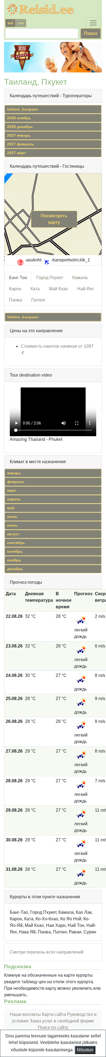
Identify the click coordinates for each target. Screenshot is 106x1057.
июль (12, 525)
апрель (14, 499)
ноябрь (14, 560)
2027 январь (19, 135)
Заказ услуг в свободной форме (62, 1021)
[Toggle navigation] (93, 22)
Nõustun (85, 1049)
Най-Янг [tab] (85, 288)
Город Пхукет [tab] (49, 277)
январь (14, 473)
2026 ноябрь (19, 118)
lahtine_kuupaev (22, 109)
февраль (15, 481)
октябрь (15, 551)
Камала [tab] (80, 277)
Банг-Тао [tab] (18, 277)
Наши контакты (25, 1014)
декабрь (15, 569)
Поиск (90, 33)
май (10, 508)
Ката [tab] (35, 288)
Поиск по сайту (53, 1027)
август (13, 534)
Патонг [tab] (38, 300)
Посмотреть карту (54, 219)
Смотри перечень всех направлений (46, 952)
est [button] (10, 23)
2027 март (16, 153)
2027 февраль (20, 144)
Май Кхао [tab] (58, 288)
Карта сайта (54, 1014)
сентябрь (16, 542)
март (11, 490)
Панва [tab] (15, 300)
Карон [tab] (15, 288)
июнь (12, 516)
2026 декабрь (20, 126)
